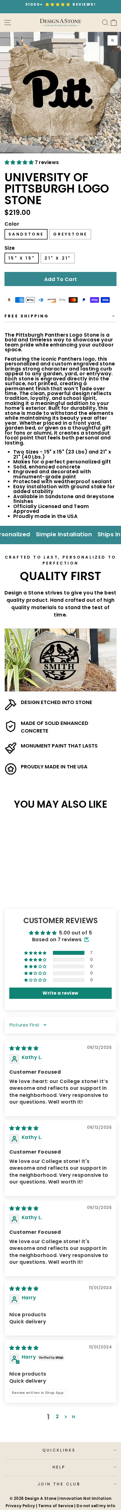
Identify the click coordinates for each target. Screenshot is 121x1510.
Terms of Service (55, 1506)
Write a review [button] (60, 993)
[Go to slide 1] (6, 152)
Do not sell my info (96, 1506)
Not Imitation (97, 1498)
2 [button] (57, 1416)
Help (59, 1467)
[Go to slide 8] (91, 152)
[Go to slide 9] (103, 152)
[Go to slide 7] (79, 152)
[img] (23, 1048)
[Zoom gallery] (112, 40)
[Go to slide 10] (115, 152)
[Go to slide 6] (66, 152)
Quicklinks (59, 1450)
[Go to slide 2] (18, 152)
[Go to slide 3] (30, 152)
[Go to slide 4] (42, 152)
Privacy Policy (20, 1506)
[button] (20, 162)
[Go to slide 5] (54, 152)
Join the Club (59, 1484)
